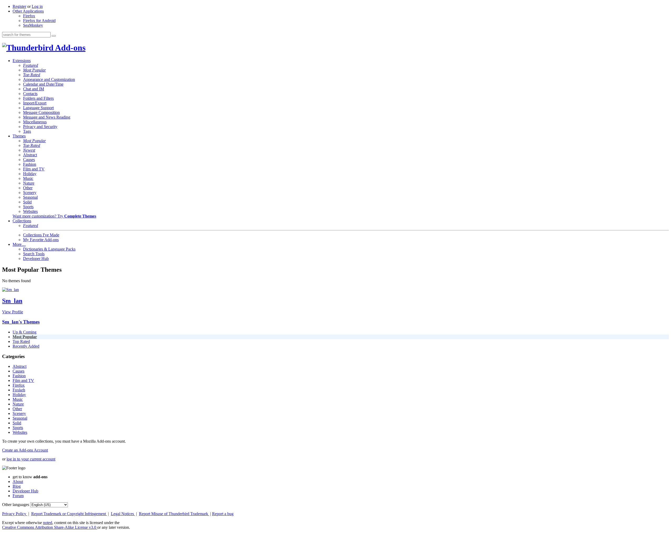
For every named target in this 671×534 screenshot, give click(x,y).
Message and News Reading (46, 117)
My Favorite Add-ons (41, 239)
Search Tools (34, 254)
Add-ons (69, 47)
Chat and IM (33, 89)
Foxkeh (19, 390)
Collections (22, 221)
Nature (28, 183)
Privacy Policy (14, 513)
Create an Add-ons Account (25, 450)
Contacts (30, 93)
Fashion (29, 164)
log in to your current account (31, 459)
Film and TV (34, 169)
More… (19, 244)
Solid (27, 202)
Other (28, 188)
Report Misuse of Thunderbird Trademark (174, 513)
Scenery (29, 192)
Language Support (38, 107)
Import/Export (34, 103)
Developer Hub (36, 258)
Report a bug (223, 513)
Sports (28, 206)
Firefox (29, 16)
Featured (30, 65)
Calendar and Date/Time (43, 84)
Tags (27, 131)
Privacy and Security (40, 126)
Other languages (15, 504)
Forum (18, 495)
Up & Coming (24, 332)
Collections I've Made (41, 235)
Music (28, 178)
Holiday (29, 173)
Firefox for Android (39, 20)
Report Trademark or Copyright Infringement (69, 513)
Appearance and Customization (49, 79)
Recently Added (26, 346)
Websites (30, 211)
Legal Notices (123, 513)
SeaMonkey (33, 25)
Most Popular (34, 70)
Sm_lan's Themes (21, 322)
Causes (29, 159)
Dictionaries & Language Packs (49, 249)
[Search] (54, 36)
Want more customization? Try (54, 216)
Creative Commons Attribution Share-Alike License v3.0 (49, 527)
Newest (29, 150)
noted (47, 522)
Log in (37, 6)
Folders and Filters (38, 98)
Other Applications (28, 11)
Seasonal (30, 197)
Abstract (30, 155)
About (18, 481)
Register (19, 6)
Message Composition (41, 112)
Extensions (22, 60)
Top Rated (31, 75)
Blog (17, 486)
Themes (19, 136)
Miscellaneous (35, 122)
